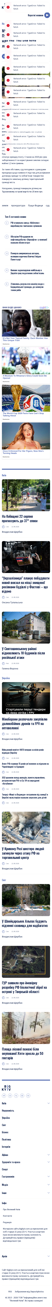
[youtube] (28, 1096)
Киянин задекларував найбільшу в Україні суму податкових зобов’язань (27, 272)
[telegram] (4, 1096)
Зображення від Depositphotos (29, 1291)
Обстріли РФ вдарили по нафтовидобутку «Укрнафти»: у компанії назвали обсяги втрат (29, 239)
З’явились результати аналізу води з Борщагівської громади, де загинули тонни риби (27, 286)
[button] (28, 1103)
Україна (6, 678)
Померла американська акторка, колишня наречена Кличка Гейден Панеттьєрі (26, 256)
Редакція (7, 1222)
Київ (4, 475)
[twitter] (16, 1096)
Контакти (7, 1215)
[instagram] (22, 1096)
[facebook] (10, 1096)
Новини (5, 23)
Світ (4, 880)
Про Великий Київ (11, 1209)
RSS (10, 1291)
